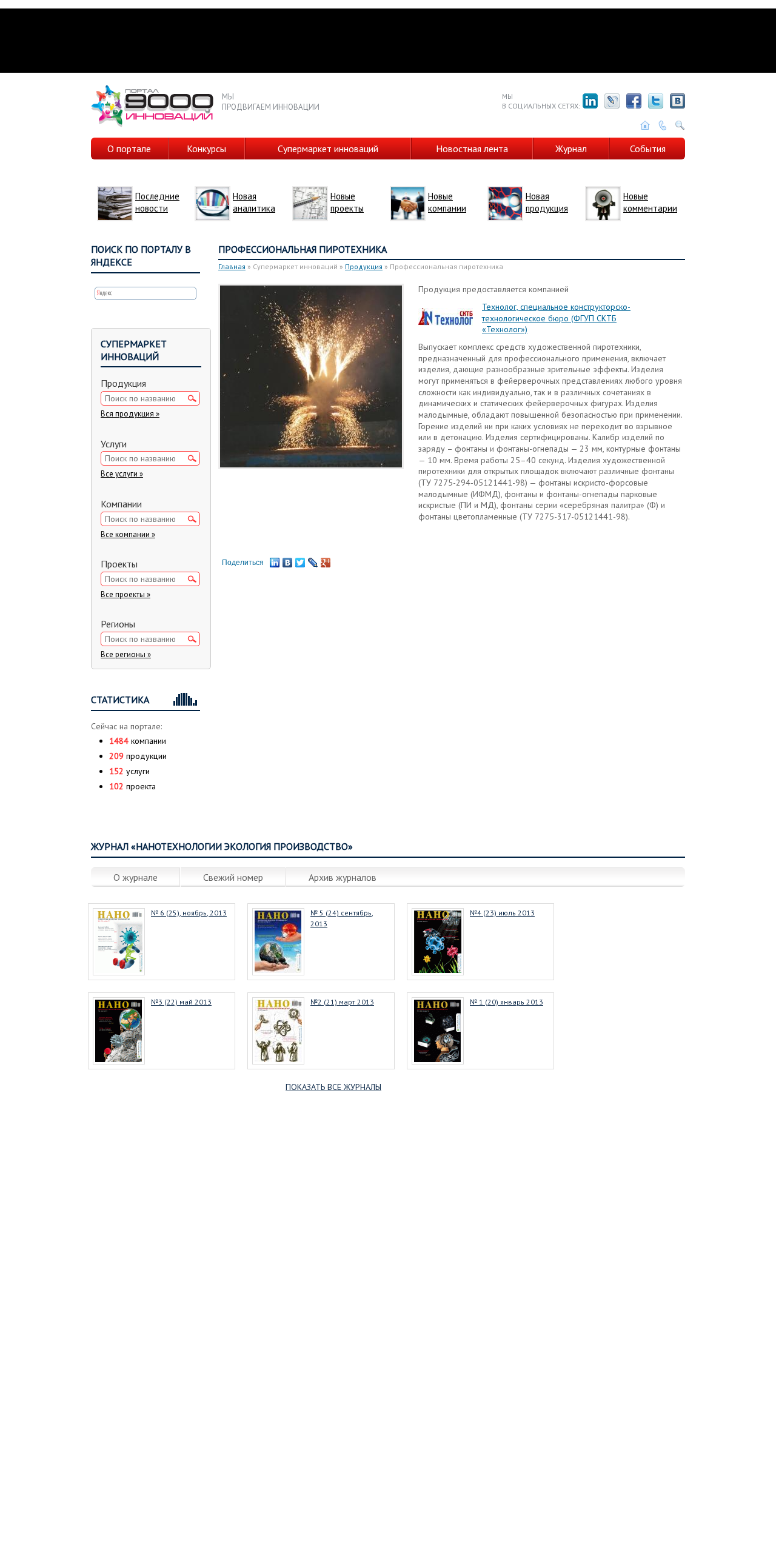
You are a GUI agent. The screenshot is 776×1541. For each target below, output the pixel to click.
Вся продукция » (130, 414)
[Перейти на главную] (645, 125)
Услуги (114, 444)
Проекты (119, 564)
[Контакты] (662, 125)
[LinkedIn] (275, 562)
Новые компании (447, 202)
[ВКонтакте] (287, 562)
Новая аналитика (254, 202)
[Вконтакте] (677, 101)
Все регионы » (126, 654)
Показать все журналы (333, 1086)
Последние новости (157, 202)
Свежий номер (233, 877)
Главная (232, 266)
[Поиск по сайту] (680, 125)
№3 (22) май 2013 (181, 1001)
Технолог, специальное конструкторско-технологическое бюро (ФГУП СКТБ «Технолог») (556, 318)
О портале (129, 148)
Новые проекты (347, 202)
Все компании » (128, 534)
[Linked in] (590, 101)
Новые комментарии (650, 202)
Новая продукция (547, 202)
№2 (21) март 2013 (342, 1001)
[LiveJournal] (612, 101)
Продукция (364, 266)
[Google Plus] (325, 562)
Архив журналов (342, 877)
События (648, 148)
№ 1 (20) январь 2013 (506, 1001)
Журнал (571, 148)
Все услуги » (122, 474)
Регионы (118, 624)
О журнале (135, 877)
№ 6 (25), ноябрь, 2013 (189, 912)
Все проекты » (125, 594)
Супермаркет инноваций (328, 148)
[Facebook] (633, 101)
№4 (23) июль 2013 (502, 912)
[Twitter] (655, 101)
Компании (121, 504)
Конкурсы (206, 148)
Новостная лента (472, 148)
